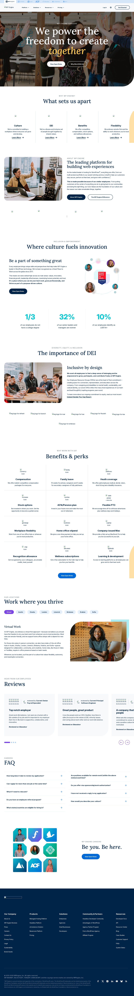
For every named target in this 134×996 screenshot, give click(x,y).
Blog (117, 931)
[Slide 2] (11, 742)
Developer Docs (121, 919)
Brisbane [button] (70, 612)
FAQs (117, 943)
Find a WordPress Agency (91, 931)
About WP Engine (76, 197)
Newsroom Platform (36, 931)
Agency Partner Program (91, 927)
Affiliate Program (88, 935)
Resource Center (121, 927)
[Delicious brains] (65, 1)
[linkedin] (112, 981)
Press (6, 927)
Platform (24, 7)
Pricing (60, 7)
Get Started (122, 7)
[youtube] (116, 981)
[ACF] (37, 1)
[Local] (30, 1)
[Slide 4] (15, 742)
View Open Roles (56, 64)
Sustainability (8, 947)
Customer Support (122, 939)
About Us (7, 919)
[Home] (66, 901)
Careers (6, 931)
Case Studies (120, 935)
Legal (6, 943)
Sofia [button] (94, 612)
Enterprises (63, 919)
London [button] (44, 612)
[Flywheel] (21, 1)
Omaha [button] (32, 612)
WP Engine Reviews (10, 923)
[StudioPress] (56, 1)
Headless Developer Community (93, 919)
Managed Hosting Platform (38, 919)
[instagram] (107, 981)
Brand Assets (8, 952)
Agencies (62, 923)
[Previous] (121, 742)
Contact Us (7, 935)
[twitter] (102, 981)
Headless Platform (35, 923)
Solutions (36, 7)
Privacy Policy (8, 939)
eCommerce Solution (36, 927)
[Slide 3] (13, 742)
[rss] (126, 981)
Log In (105, 7)
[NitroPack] (46, 1)
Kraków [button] (82, 612)
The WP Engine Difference (100, 197)
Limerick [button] (57, 612)
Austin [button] (20, 612)
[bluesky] (121, 981)
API (117, 923)
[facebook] (98, 981)
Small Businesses (64, 927)
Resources (48, 7)
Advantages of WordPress (91, 923)
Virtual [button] (9, 612)
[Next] (127, 742)
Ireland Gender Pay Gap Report (79, 397)
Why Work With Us (77, 64)
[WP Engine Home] (11, 7)
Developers (63, 931)
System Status (120, 947)
